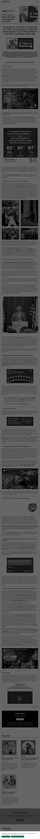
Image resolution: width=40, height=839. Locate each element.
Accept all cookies (6, 836)
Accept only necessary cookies (17, 836)
